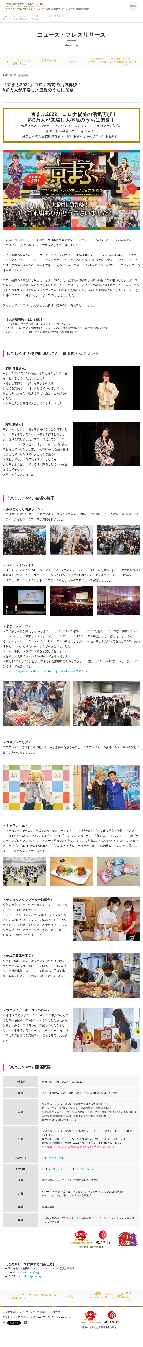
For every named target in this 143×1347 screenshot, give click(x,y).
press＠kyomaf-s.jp (29, 1272)
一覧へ (71, 61)
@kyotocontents (90, 1169)
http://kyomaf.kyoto (54, 1157)
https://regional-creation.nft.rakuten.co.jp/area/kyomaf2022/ (46, 671)
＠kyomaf (58, 1169)
